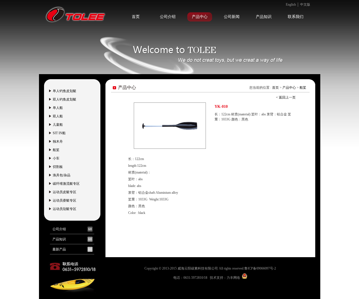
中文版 (305, 4)
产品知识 (263, 17)
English (291, 4)
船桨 (56, 150)
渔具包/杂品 (61, 175)
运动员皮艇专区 (64, 192)
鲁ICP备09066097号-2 (260, 268)
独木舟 (58, 141)
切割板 (58, 167)
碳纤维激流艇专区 (66, 184)
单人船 (58, 108)
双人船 (58, 116)
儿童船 (58, 125)
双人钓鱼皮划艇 (64, 99)
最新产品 (59, 249)
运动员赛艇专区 (64, 200)
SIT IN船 (59, 133)
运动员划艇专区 (64, 209)
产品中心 (200, 17)
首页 (136, 17)
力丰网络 (233, 278)
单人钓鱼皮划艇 (64, 91)
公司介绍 (168, 17)
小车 (56, 158)
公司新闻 (232, 17)
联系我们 (295, 17)
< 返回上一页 (286, 97)
